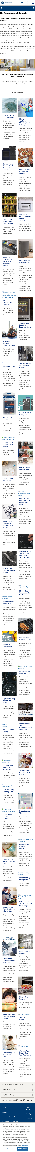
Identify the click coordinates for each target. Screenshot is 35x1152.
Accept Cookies (22, 1148)
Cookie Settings (11, 1148)
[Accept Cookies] (32, 1125)
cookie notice (25, 1145)
